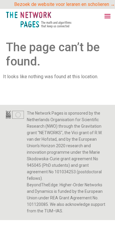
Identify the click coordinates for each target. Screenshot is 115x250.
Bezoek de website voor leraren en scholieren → (64, 4)
